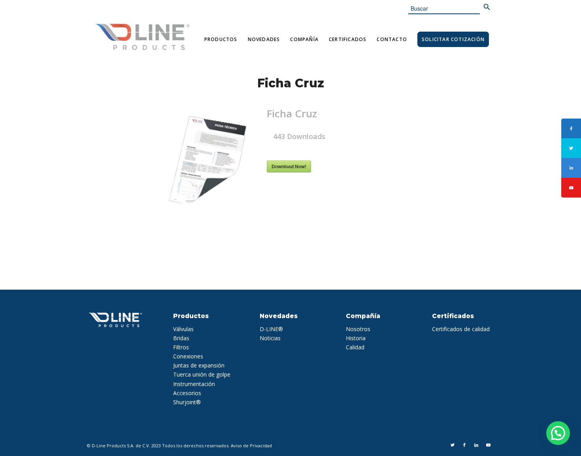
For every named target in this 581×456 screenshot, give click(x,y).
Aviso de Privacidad (251, 445)
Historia (356, 338)
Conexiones (188, 356)
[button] (558, 433)
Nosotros (358, 329)
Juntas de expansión (198, 365)
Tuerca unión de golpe (201, 374)
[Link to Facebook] (464, 445)
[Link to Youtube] (488, 445)
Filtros (181, 347)
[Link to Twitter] (452, 445)
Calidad (355, 347)
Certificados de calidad (461, 329)
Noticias (270, 338)
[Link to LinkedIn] (476, 445)
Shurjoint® (187, 402)
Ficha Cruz (290, 83)
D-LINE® (271, 329)
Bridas (181, 338)
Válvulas (183, 329)
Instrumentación (194, 384)
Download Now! (289, 166)
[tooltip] (571, 128)
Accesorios (187, 393)
